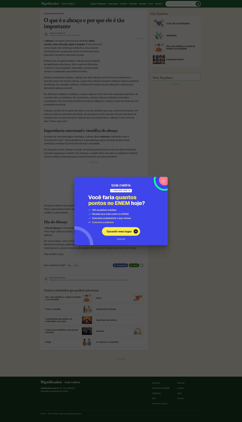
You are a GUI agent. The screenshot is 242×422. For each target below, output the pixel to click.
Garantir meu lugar (119, 231)
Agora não (121, 239)
